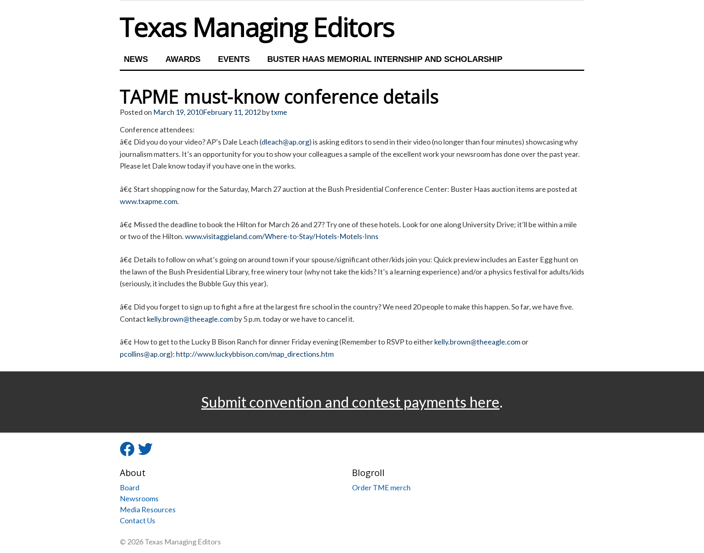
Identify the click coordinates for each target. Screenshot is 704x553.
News (136, 59)
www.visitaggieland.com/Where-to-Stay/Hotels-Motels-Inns (281, 236)
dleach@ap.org (285, 141)
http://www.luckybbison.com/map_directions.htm (255, 353)
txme (279, 112)
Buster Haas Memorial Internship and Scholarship (384, 59)
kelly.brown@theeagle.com (190, 318)
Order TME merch (381, 487)
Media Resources (148, 509)
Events (234, 59)
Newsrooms (139, 498)
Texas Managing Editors (257, 26)
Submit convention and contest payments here (350, 402)
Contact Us (137, 520)
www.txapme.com (148, 201)
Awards (182, 59)
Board (129, 487)
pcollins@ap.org (145, 353)
